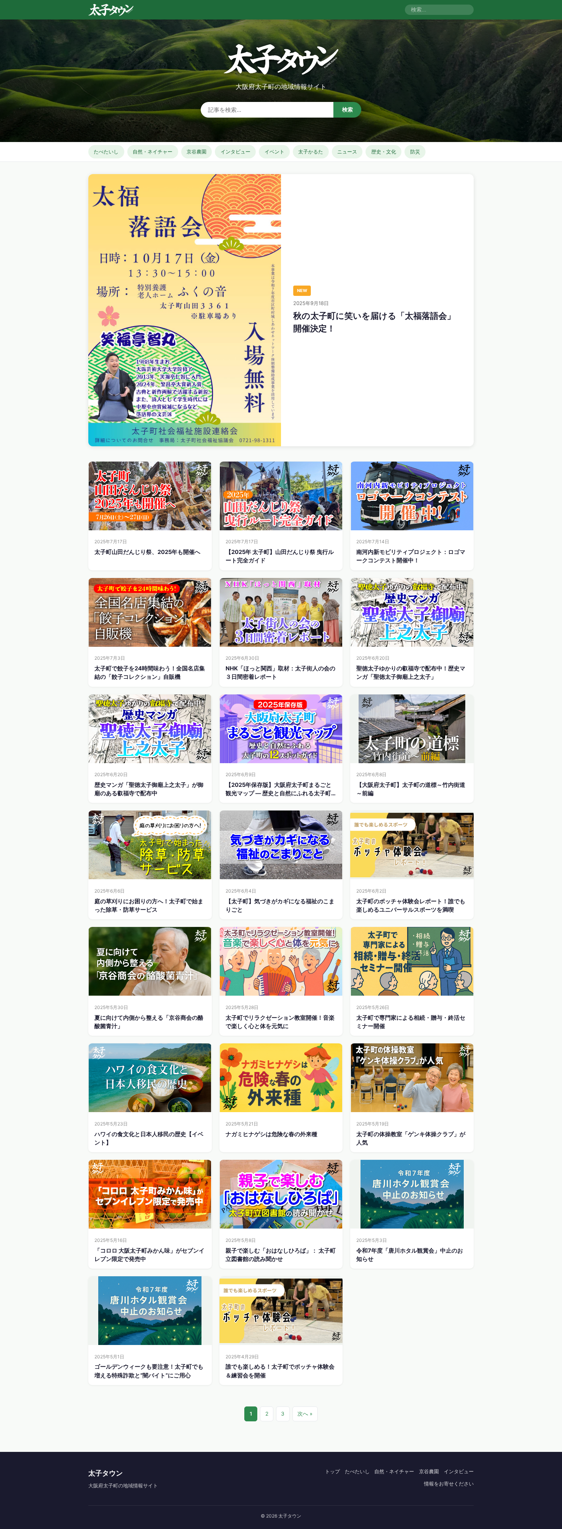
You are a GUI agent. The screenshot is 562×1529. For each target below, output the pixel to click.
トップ (332, 1471)
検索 (347, 110)
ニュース (347, 152)
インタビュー (235, 152)
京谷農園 (196, 152)
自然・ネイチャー (152, 152)
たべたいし (106, 152)
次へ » (304, 1414)
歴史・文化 (383, 152)
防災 (415, 152)
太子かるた (310, 152)
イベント (274, 152)
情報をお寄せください (449, 1484)
